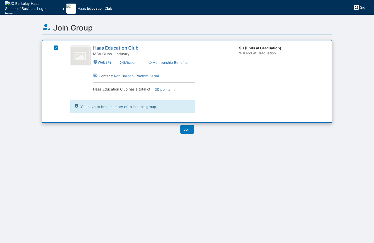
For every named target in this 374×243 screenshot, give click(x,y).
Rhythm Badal (147, 76)
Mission (130, 62)
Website (104, 62)
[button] (26, 7)
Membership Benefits (170, 62)
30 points (162, 89)
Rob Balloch (124, 76)
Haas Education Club (115, 48)
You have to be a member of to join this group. (118, 106)
